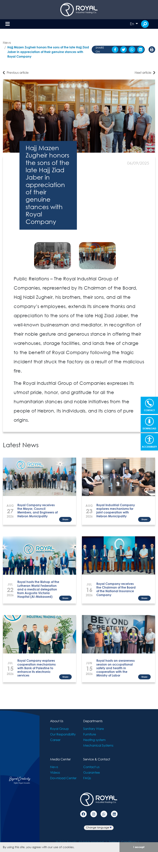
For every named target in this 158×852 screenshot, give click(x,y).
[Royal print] (152, 49)
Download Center (63, 778)
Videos (55, 772)
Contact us (91, 767)
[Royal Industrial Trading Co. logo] (79, 9)
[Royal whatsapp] (104, 814)
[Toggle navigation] (7, 24)
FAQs (87, 778)
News (7, 43)
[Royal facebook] (83, 814)
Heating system (94, 740)
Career (55, 740)
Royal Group (59, 729)
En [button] (132, 24)
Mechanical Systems (98, 745)
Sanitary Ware (93, 729)
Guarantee (91, 772)
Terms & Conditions (123, 842)
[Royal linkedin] (114, 814)
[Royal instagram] (93, 814)
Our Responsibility (63, 734)
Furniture (89, 734)
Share (65, 519)
